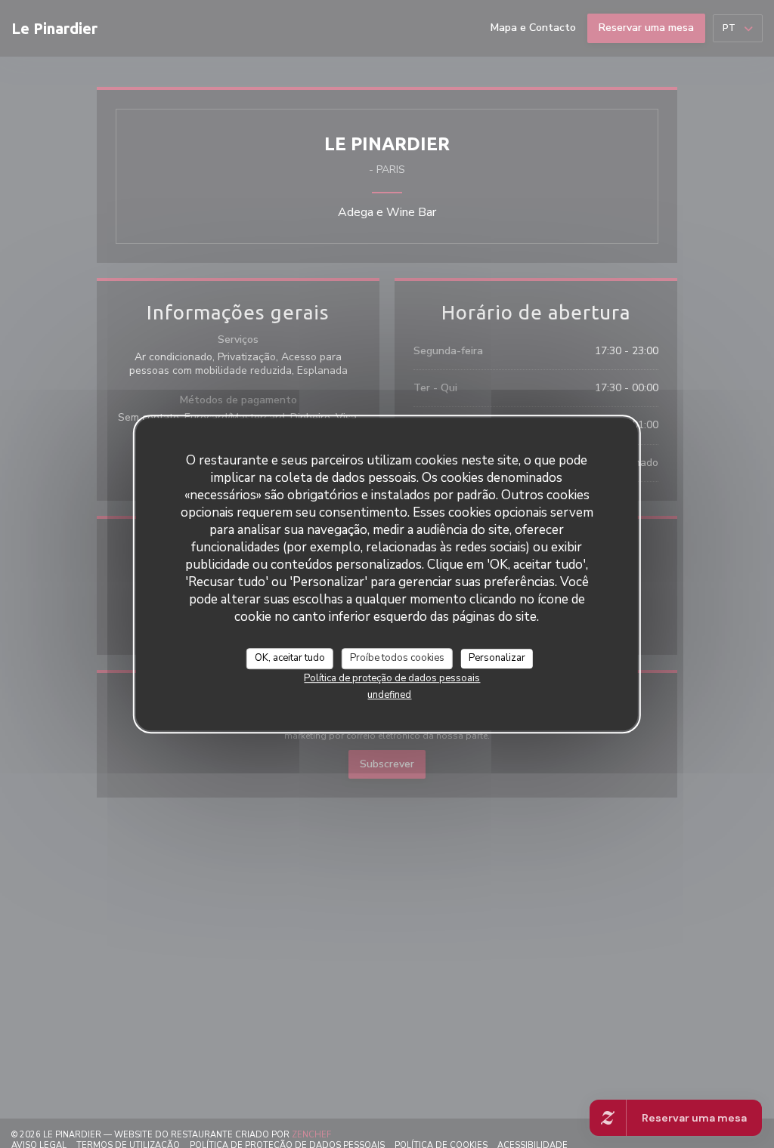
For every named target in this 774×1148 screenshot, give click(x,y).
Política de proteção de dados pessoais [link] (392, 678)
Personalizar (497, 658)
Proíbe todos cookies (397, 658)
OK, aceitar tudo (290, 658)
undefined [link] (389, 695)
